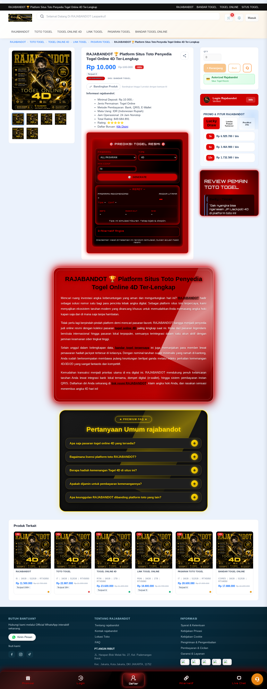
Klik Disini (122, 126)
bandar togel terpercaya (132, 347)
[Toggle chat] (257, 679)
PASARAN (104, 152)
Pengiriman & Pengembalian (198, 642)
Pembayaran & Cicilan (194, 648)
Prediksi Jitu (247, 123)
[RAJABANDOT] (20, 18)
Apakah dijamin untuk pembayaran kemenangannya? (106, 483)
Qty (206, 51)
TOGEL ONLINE (229, 7)
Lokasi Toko (102, 636)
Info (251, 99)
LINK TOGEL (95, 31)
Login (81, 683)
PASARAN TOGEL (119, 31)
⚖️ (239, 17)
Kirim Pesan (24, 637)
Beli (234, 68)
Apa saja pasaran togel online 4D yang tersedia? (102, 443)
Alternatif (186, 683)
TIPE (141, 152)
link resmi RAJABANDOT (129, 383)
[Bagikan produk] (184, 56)
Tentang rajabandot (107, 625)
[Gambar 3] (46, 119)
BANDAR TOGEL (207, 7)
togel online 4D (125, 328)
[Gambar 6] (32, 133)
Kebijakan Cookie (191, 636)
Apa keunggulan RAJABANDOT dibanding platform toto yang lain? (115, 497)
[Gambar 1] (18, 119)
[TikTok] (29, 654)
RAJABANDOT (185, 7)
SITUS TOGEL (250, 7)
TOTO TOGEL (43, 31)
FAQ (97, 642)
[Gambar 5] (18, 133)
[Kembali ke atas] (258, 669)
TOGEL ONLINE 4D (69, 31)
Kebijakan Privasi (191, 631)
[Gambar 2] (32, 119)
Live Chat (239, 683)
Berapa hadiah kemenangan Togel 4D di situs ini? (103, 470)
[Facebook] (11, 654)
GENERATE (137, 177)
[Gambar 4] (60, 119)
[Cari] (42, 16)
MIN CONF (104, 164)
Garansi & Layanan (193, 653)
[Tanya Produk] (247, 68)
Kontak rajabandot (106, 631)
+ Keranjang (215, 68)
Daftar (133, 683)
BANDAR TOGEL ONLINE (151, 31)
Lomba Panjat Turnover (229, 123)
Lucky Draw (211, 123)
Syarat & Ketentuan (193, 625)
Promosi (28, 683)
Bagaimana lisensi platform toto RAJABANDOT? (103, 456)
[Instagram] (20, 654)
